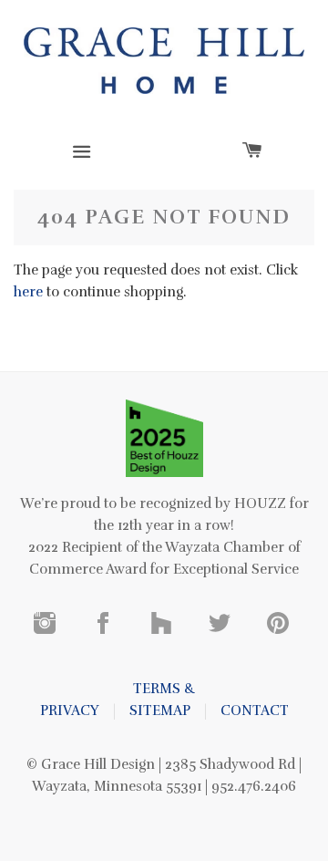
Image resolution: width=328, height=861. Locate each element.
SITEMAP (159, 710)
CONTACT (254, 710)
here (28, 292)
